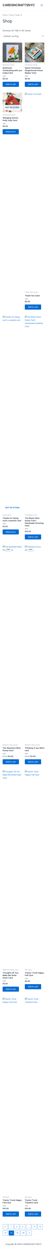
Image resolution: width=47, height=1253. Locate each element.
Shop (11, 15)
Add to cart (11, 84)
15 (17, 1233)
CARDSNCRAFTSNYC (19, 5)
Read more (11, 131)
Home (5, 15)
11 (34, 1227)
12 (40, 1227)
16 (23, 1233)
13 (5, 1233)
